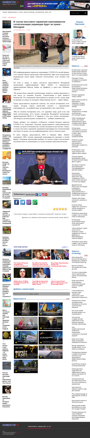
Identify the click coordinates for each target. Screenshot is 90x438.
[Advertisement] (41, 231)
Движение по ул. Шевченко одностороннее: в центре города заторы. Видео (45, 217)
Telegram (31, 293)
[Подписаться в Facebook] (36, 194)
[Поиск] (85, 13)
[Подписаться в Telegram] (40, 194)
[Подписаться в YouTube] (46, 194)
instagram (36, 293)
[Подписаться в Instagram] (43, 194)
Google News (30, 194)
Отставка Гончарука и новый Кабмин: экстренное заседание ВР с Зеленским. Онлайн (40, 214)
